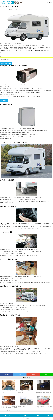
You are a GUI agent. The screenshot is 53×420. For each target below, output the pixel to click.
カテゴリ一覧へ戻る (6, 410)
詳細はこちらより (5, 63)
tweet (20, 374)
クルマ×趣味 (15, 9)
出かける (7, 415)
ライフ (47, 415)
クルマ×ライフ (8, 9)
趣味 (38, 415)
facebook (7, 374)
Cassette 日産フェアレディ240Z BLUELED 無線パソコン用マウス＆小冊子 (44, 392)
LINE (46, 374)
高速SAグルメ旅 (21, 406)
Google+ (33, 374)
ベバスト (3, 100)
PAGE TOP (27, 418)
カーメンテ (24, 415)
